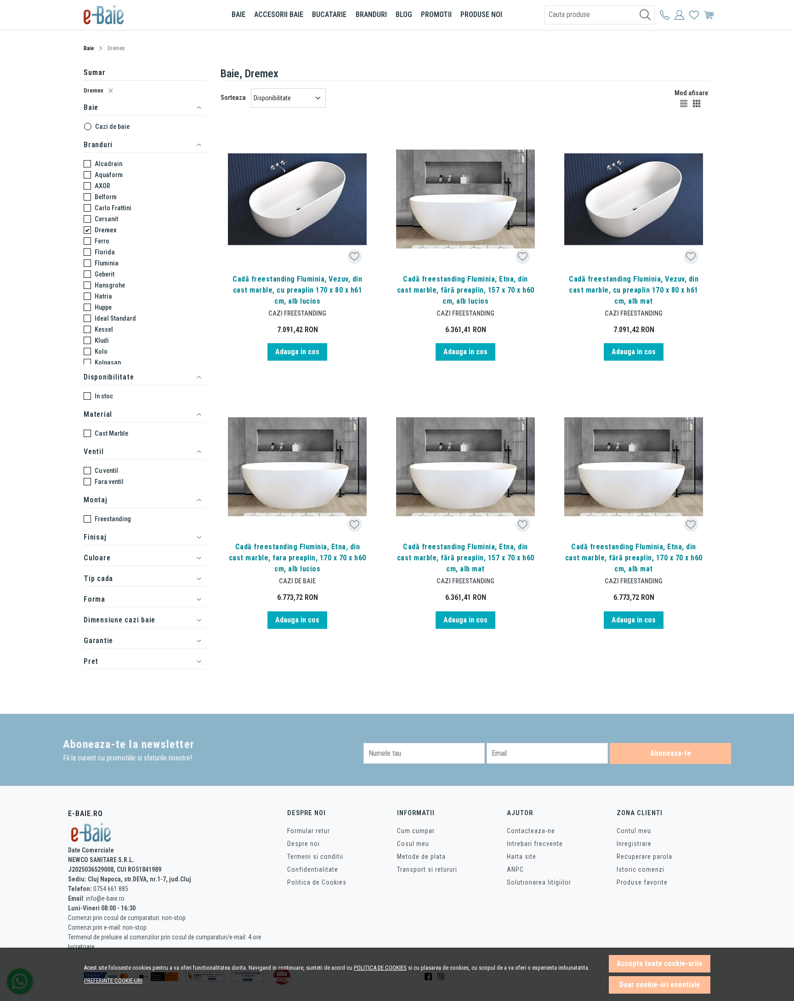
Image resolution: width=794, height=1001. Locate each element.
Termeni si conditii (315, 856)
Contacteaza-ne (531, 830)
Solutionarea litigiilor (539, 882)
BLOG (404, 14)
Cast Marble (111, 433)
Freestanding (113, 519)
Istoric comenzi (640, 869)
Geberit (104, 274)
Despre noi (303, 843)
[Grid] (697, 103)
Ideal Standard (115, 318)
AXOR (102, 186)
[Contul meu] (664, 14)
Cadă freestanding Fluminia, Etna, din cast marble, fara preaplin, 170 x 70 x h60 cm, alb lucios (297, 557)
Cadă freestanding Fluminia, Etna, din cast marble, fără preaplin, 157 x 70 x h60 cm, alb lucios (465, 290)
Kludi (102, 340)
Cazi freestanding (297, 313)
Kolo (101, 351)
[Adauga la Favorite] (354, 256)
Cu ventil (106, 470)
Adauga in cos (297, 351)
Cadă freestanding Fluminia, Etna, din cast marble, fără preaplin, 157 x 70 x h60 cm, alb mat (465, 557)
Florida (105, 252)
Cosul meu (413, 843)
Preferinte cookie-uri (113, 980)
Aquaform (109, 175)
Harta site (521, 856)
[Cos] (709, 14)
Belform (106, 197)
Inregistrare (634, 843)
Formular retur (308, 830)
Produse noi (481, 14)
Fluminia (107, 263)
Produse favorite (642, 882)
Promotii (436, 14)
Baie (238, 14)
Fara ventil (109, 481)
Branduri (371, 14)
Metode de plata (421, 856)
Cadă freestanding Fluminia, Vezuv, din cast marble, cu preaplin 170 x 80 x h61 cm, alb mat (633, 290)
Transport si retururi (427, 869)
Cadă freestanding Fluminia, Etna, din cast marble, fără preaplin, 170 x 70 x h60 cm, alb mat (634, 557)
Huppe (103, 307)
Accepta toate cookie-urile (660, 963)
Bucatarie (329, 14)
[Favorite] (694, 14)
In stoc (104, 396)
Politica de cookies (380, 967)
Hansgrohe (110, 285)
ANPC (515, 869)
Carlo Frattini (113, 208)
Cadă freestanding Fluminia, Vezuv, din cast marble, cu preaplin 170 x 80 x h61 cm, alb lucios (297, 290)
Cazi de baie (112, 126)
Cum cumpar (416, 830)
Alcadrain (108, 164)
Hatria (103, 296)
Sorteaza (233, 97)
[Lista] (684, 103)
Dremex (93, 90)
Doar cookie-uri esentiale (659, 984)
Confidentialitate (312, 869)
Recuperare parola (644, 856)
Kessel (104, 329)
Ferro (102, 241)
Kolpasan (108, 362)
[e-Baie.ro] (137, 14)
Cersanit (106, 219)
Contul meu (634, 830)
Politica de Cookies (316, 882)
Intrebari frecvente (535, 843)
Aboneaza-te (670, 753)
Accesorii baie (278, 14)
